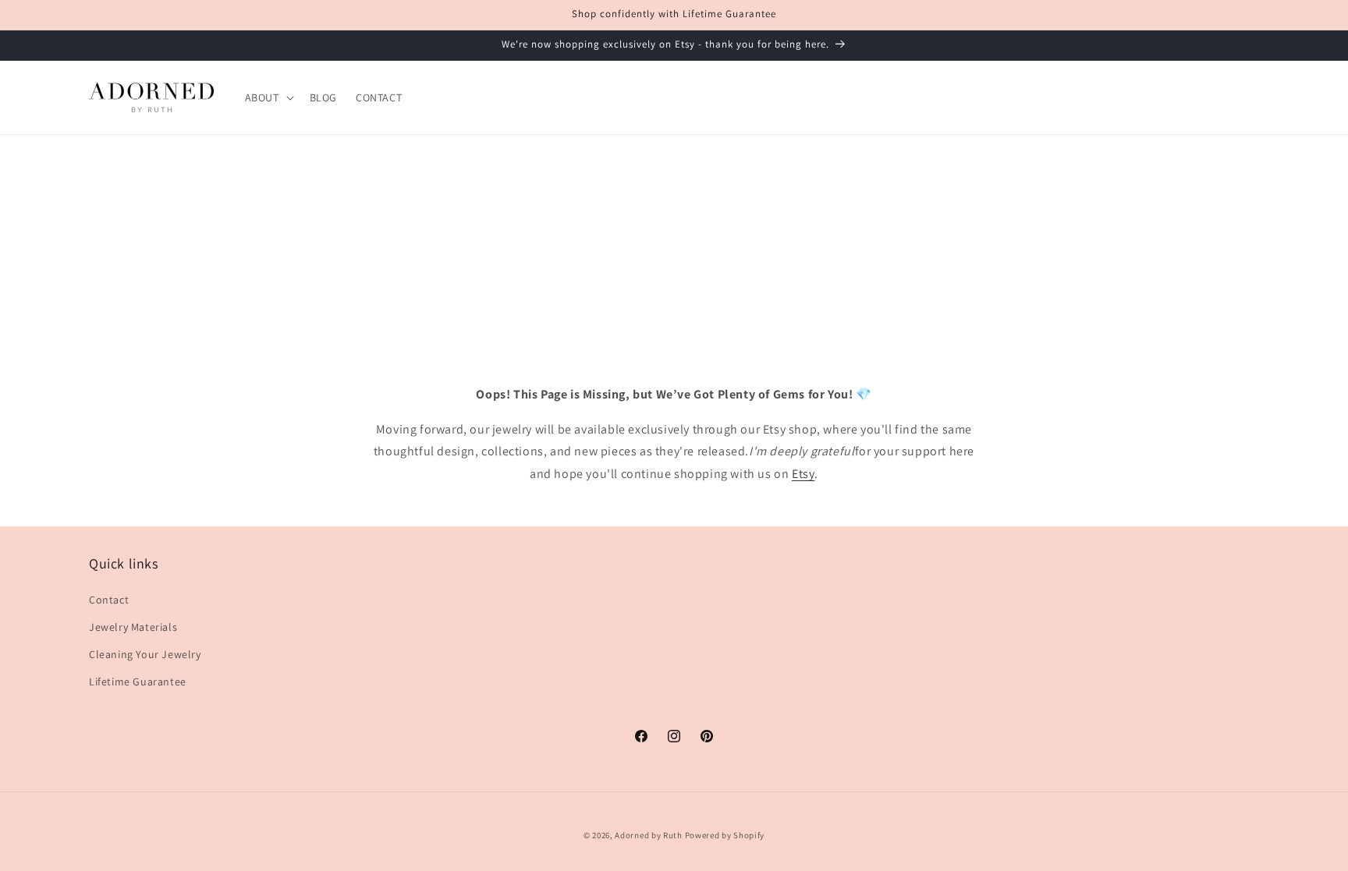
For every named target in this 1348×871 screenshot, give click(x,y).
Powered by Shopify (725, 835)
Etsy (803, 474)
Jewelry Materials (133, 627)
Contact (109, 600)
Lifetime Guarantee (137, 681)
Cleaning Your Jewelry (145, 654)
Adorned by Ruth (649, 835)
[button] (268, 97)
